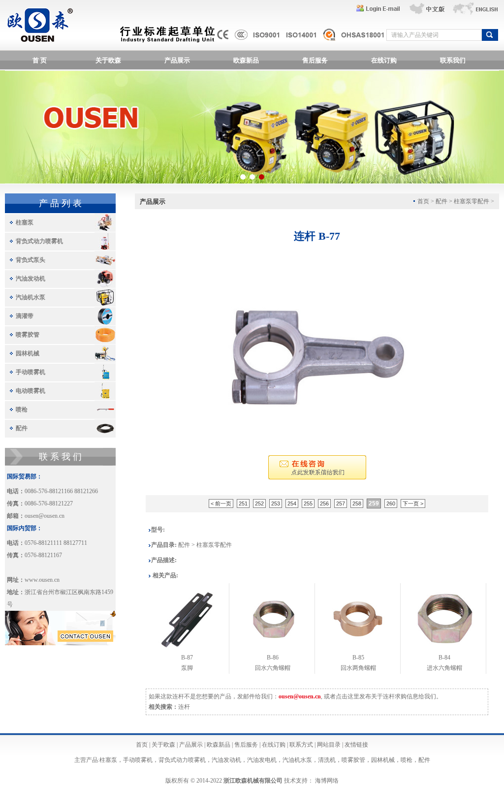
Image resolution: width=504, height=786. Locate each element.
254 (291, 503)
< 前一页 (221, 503)
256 (324, 503)
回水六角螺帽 (272, 667)
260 (390, 503)
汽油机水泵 (30, 297)
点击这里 (347, 696)
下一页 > (413, 503)
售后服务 (315, 60)
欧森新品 (246, 60)
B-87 (187, 657)
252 (259, 503)
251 (243, 503)
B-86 (273, 657)
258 (356, 503)
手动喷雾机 (30, 372)
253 (275, 503)
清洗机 (327, 759)
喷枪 (22, 409)
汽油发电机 (262, 759)
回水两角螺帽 (358, 667)
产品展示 (177, 60)
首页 (142, 744)
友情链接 (356, 744)
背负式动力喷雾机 (39, 241)
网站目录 (329, 744)
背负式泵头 (30, 259)
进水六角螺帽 (444, 667)
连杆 (184, 706)
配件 (22, 428)
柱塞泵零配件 (471, 201)
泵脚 (187, 667)
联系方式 (301, 744)
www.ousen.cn (42, 579)
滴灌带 (24, 316)
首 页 (39, 60)
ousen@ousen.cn (44, 515)
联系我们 (453, 60)
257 (340, 503)
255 (308, 503)
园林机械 (27, 353)
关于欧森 (108, 60)
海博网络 (327, 780)
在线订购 (384, 60)
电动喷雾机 (30, 390)
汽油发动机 (30, 278)
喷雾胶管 (27, 334)
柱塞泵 (24, 222)
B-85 (358, 657)
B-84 (444, 657)
